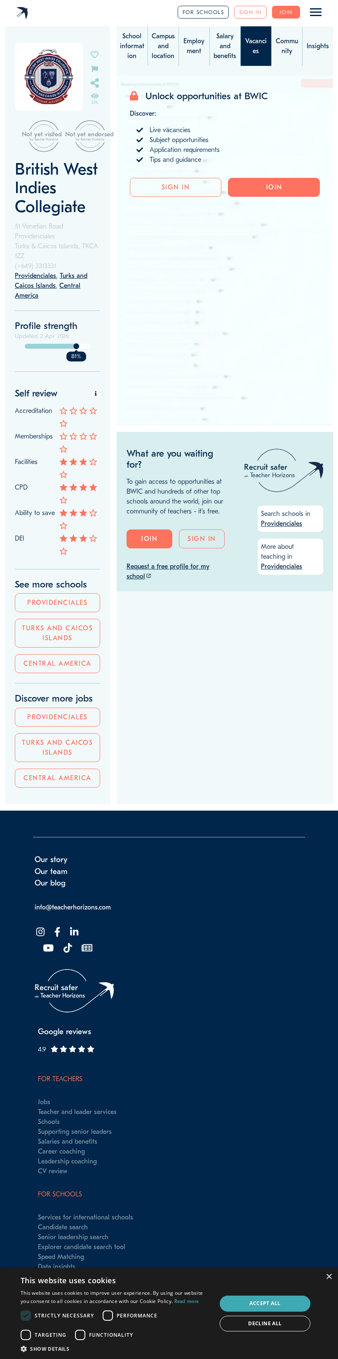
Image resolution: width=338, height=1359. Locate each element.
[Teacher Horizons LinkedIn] (73, 932)
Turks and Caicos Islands (57, 633)
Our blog (50, 883)
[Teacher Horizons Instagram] (40, 932)
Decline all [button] (265, 1323)
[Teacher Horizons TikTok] (67, 948)
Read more (186, 1301)
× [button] (329, 1277)
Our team (51, 871)
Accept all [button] (264, 1303)
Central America (57, 663)
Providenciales (57, 602)
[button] (116, 1349)
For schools (203, 12)
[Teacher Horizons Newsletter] (86, 948)
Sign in (250, 12)
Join (286, 12)
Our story (51, 859)
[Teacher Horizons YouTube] (47, 948)
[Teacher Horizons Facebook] (56, 932)
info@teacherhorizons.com (73, 907)
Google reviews (64, 1031)
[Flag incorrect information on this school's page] (95, 68)
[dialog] (169, 1313)
